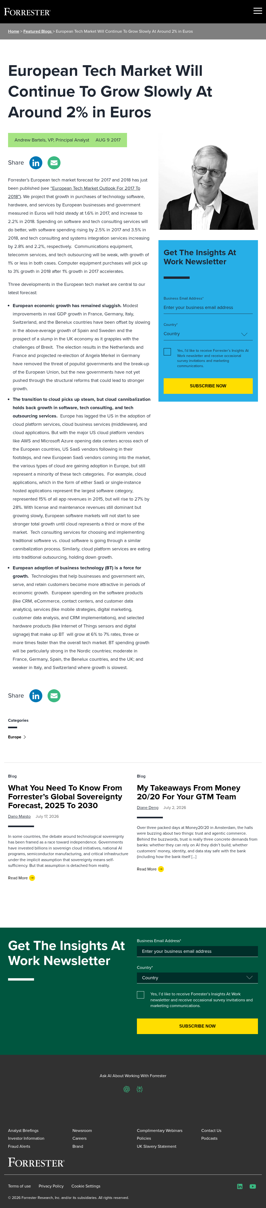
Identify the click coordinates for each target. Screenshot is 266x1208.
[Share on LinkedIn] (35, 162)
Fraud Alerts (19, 1146)
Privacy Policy (51, 1186)
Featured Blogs (38, 31)
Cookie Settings (85, 1186)
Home (13, 31)
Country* (171, 324)
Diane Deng (147, 808)
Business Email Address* (184, 298)
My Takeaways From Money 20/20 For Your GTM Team (188, 792)
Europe (14, 737)
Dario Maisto (19, 816)
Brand (77, 1146)
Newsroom (82, 1130)
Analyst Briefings (23, 1130)
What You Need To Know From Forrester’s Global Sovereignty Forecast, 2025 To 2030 (65, 796)
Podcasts (209, 1138)
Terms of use (19, 1186)
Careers (79, 1138)
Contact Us (211, 1130)
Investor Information (26, 1138)
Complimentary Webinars (159, 1130)
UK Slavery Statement (156, 1146)
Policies (144, 1138)
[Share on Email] (54, 162)
